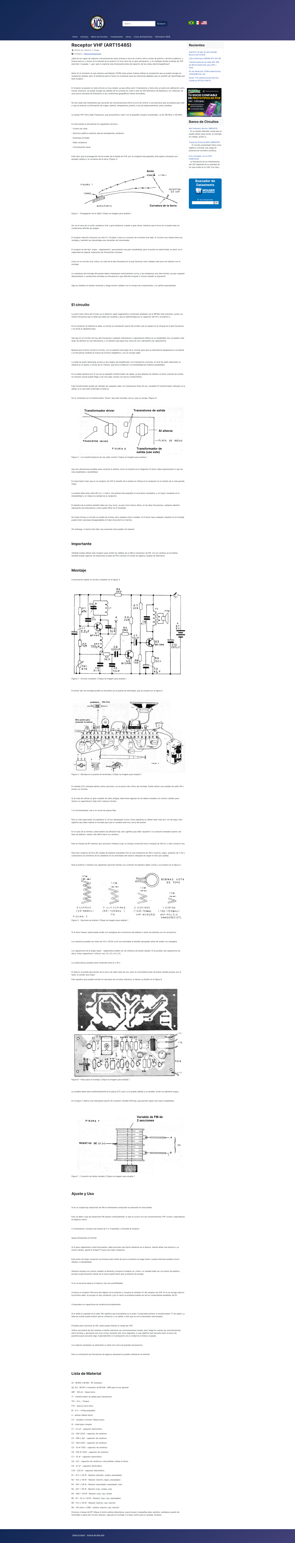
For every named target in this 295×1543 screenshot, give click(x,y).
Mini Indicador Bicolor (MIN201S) (203, 128)
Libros (128, 37)
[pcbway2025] (204, 102)
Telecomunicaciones (92, 54)
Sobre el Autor (78, 1535)
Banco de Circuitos (99, 37)
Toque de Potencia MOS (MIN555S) (204, 142)
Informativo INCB (162, 37)
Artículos (84, 37)
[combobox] (138, 23)
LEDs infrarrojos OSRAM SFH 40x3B (205, 58)
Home (75, 37)
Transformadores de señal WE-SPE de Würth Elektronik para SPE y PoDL (204, 65)
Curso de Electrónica (143, 37)
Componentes (117, 37)
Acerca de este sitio (95, 1535)
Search (162, 24)
